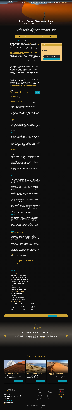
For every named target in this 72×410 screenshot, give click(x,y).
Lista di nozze (65, 2)
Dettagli (37, 92)
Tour (39, 2)
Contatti (60, 2)
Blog (48, 398)
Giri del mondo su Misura (25, 2)
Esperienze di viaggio (40, 395)
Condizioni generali (40, 398)
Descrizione (46, 48)
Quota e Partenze (47, 53)
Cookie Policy (11, 402)
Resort (48, 393)
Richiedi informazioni (51, 59)
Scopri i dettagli (19, 380)
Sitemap (38, 399)
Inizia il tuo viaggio (52, 315)
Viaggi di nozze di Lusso (34, 2)
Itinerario (45, 50)
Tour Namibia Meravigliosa (12, 373)
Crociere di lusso (44, 2)
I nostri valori (39, 392)
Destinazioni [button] (49, 2)
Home (10, 40)
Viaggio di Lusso (30, 43)
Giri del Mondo (49, 392)
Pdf (52, 36)
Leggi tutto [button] (42, 337)
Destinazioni (14, 40)
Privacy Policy (6, 402)
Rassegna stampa (39, 393)
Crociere (38, 396)
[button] (67, 336)
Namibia (22, 40)
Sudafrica (18, 40)
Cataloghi (48, 395)
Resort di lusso (55, 2)
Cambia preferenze (7, 403)
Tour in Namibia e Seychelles (34, 373)
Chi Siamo (38, 391)
